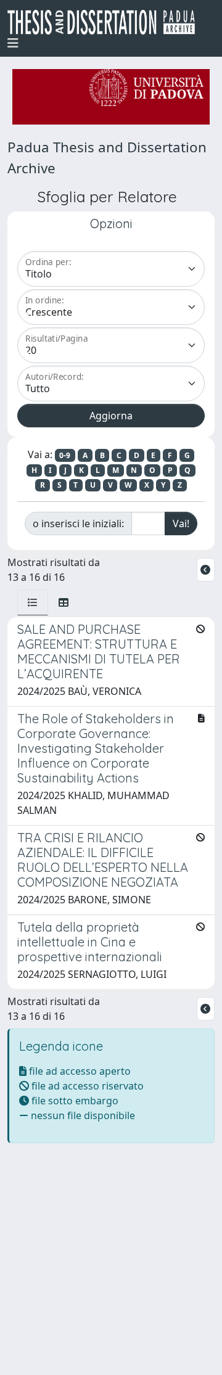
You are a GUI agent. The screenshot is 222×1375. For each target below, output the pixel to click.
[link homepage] (106, 22)
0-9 (64, 455)
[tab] (32, 602)
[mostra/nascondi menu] (12, 43)
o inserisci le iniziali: (78, 523)
